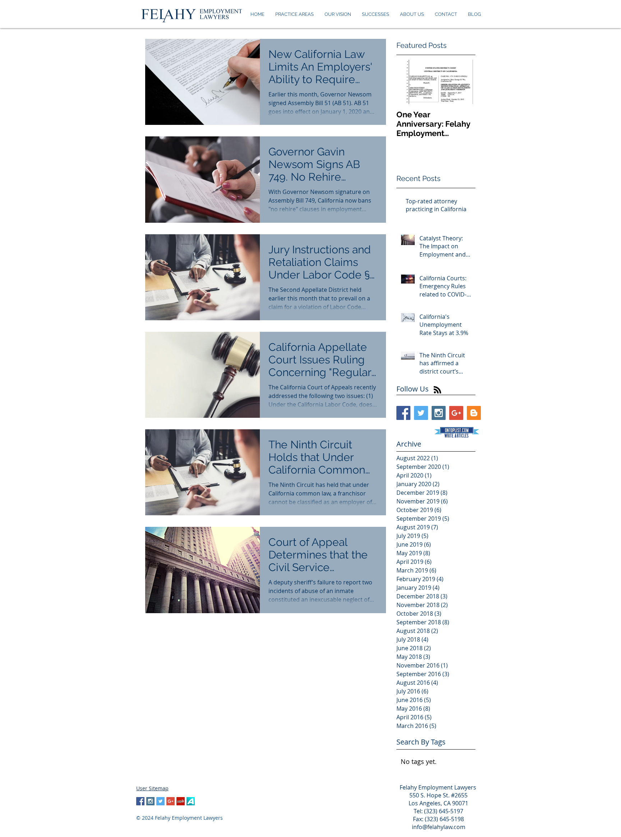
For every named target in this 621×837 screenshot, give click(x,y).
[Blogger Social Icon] (474, 413)
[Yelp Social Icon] (180, 801)
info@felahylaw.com (438, 827)
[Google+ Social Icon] (456, 413)
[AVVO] (191, 801)
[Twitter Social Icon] (421, 413)
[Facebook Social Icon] (403, 413)
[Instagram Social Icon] (439, 413)
